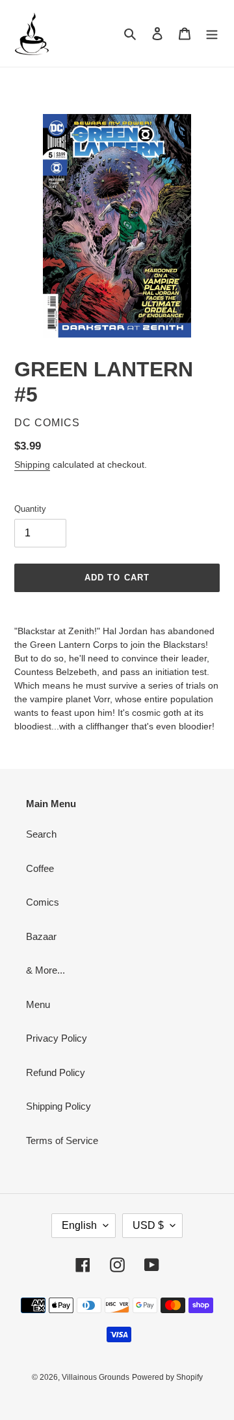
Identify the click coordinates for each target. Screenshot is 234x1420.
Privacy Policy (56, 1038)
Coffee (40, 868)
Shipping (32, 464)
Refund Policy (55, 1072)
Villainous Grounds (95, 1377)
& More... (45, 970)
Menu (38, 1004)
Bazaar (41, 936)
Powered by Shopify (167, 1377)
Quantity (30, 509)
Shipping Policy (58, 1106)
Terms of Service (62, 1140)
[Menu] (212, 33)
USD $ (148, 1225)
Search (41, 834)
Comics (42, 902)
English (79, 1225)
